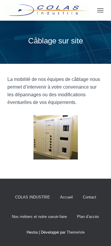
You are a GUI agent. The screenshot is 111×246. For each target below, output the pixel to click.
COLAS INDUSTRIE (32, 197)
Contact (89, 197)
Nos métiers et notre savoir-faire (39, 216)
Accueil (66, 197)
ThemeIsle (76, 232)
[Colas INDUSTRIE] (49, 10)
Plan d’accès (88, 216)
